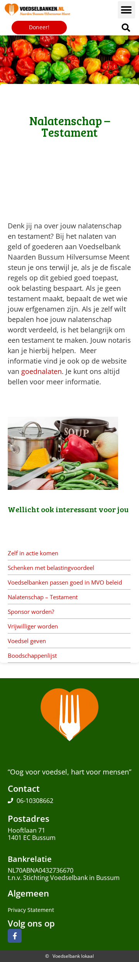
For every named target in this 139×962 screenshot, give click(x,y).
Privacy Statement (31, 909)
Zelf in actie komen (33, 553)
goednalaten (41, 371)
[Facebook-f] (15, 936)
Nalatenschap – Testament (43, 597)
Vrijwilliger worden (33, 626)
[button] (126, 9)
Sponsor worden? (31, 611)
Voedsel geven (27, 641)
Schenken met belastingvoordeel (51, 568)
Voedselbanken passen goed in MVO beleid (65, 582)
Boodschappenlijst (32, 655)
